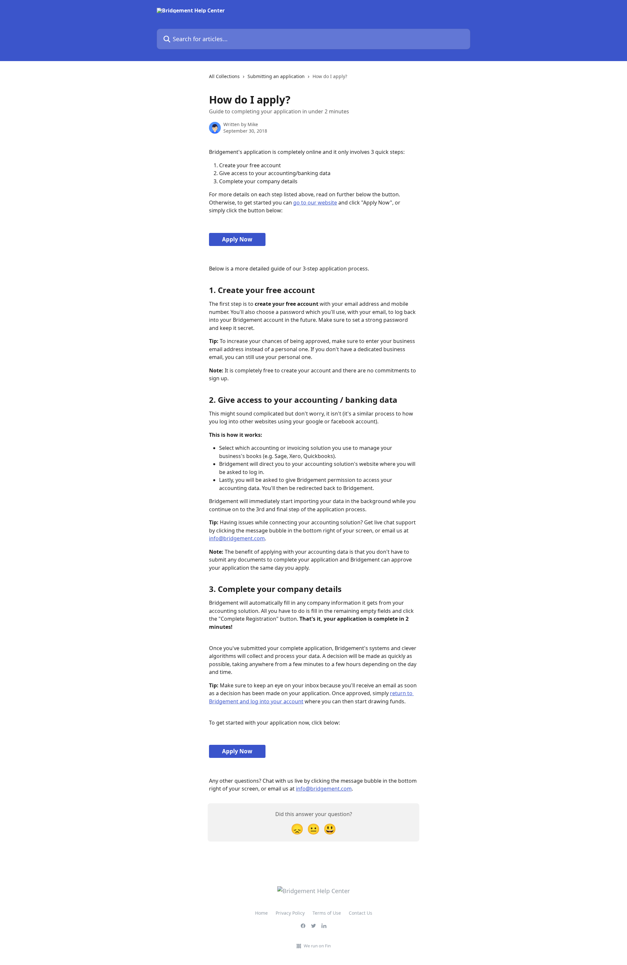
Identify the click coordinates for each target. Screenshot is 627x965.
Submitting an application (276, 76)
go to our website (315, 202)
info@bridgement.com (237, 538)
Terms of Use (327, 913)
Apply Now (237, 239)
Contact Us (360, 913)
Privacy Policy (290, 913)
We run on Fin (317, 946)
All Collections (224, 76)
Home (261, 913)
